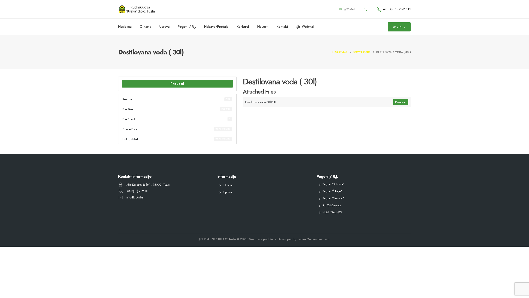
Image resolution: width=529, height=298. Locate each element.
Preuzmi (177, 83)
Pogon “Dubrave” (333, 184)
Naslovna (124, 26)
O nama (145, 26)
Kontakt (282, 26)
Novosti (262, 26)
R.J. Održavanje (332, 205)
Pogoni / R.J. (187, 26)
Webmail (308, 26)
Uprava (164, 26)
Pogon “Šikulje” (332, 191)
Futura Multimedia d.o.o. (314, 239)
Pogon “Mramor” (333, 198)
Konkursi (243, 26)
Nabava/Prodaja (216, 26)
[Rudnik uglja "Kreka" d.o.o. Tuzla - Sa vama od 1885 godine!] (136, 9)
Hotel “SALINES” (333, 212)
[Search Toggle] (365, 9)
